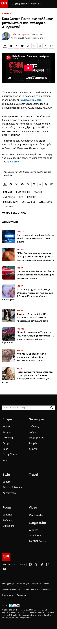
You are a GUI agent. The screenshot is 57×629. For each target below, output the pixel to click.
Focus (7, 507)
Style (6, 475)
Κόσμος (7, 432)
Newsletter (35, 535)
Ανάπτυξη (34, 426)
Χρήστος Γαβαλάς (20, 34)
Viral (5, 460)
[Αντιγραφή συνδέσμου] (45, 46)
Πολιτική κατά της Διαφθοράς (37, 589)
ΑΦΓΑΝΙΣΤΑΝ (45, 202)
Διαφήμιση (21, 595)
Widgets (33, 529)
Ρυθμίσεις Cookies (40, 584)
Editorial (7, 514)
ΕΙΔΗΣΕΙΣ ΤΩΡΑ (10, 202)
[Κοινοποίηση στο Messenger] (22, 46)
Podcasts (36, 515)
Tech (5, 448)
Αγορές (33, 443)
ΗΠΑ (21, 197)
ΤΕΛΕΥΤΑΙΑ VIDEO (14, 213)
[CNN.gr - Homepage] (4, 4)
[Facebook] (30, 564)
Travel (33, 475)
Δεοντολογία (23, 584)
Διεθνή (33, 448)
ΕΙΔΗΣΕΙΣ (31, 197)
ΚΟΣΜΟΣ (6, 14)
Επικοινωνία (7, 595)
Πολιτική (25, 4)
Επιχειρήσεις (36, 437)
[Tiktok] (41, 564)
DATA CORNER (23, 192)
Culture (6, 481)
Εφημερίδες (38, 523)
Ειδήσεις (16, 4)
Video (33, 507)
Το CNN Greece (37, 541)
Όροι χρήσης (8, 584)
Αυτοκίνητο (9, 492)
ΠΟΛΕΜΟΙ (38, 192)
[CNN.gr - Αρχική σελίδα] (6, 557)
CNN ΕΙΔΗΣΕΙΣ (29, 202)
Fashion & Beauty (12, 487)
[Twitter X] (36, 564)
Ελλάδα (7, 426)
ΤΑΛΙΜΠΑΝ (8, 206)
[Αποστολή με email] (51, 46)
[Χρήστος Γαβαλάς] (6, 36)
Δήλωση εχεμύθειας (11, 589)
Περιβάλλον (10, 454)
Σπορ (6, 443)
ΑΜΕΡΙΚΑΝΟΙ (9, 197)
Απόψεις (8, 520)
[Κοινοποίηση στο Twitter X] (16, 46)
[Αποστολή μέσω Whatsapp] (34, 46)
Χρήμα (32, 432)
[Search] (51, 407)
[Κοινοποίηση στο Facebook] (10, 46)
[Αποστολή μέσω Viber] (28, 46)
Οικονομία (36, 4)
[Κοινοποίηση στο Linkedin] (40, 46)
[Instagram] (47, 564)
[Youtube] (4, 568)
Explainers (8, 525)
